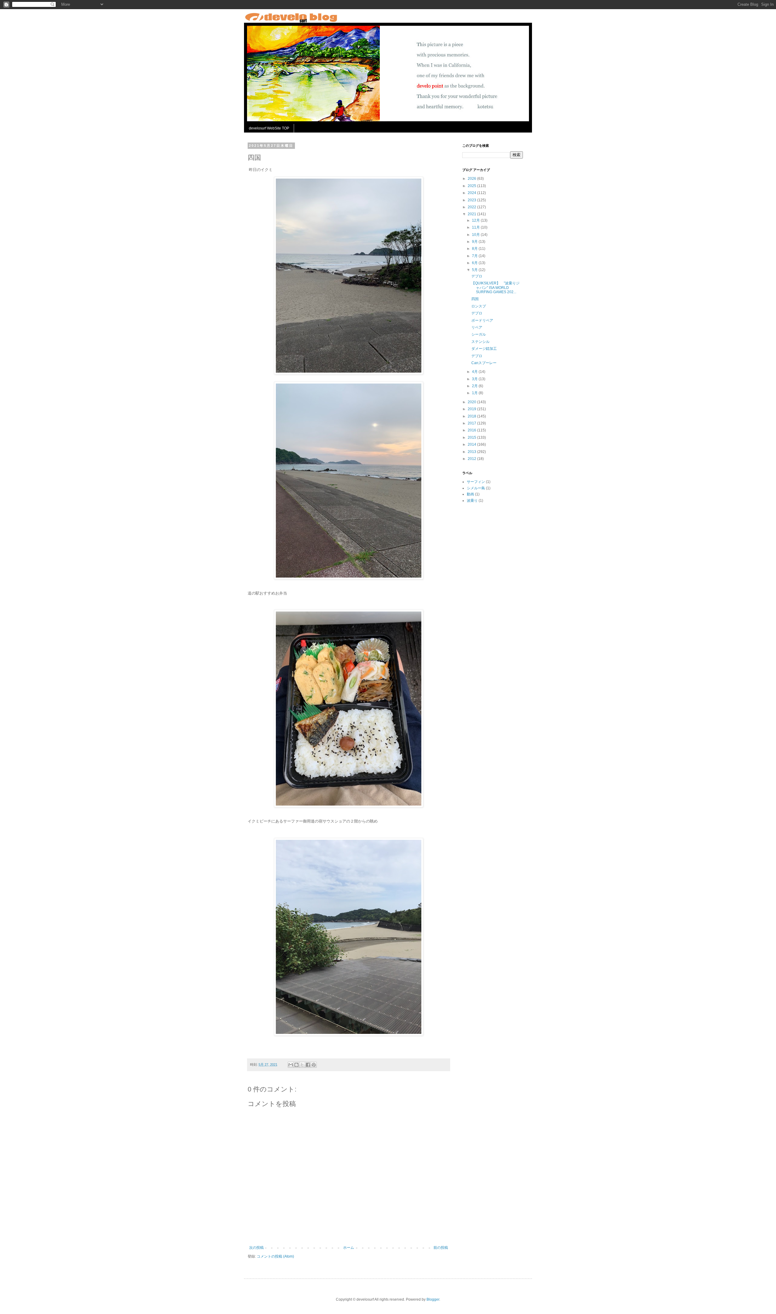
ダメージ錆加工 (484, 349)
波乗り (472, 500)
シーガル (478, 334)
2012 (472, 459)
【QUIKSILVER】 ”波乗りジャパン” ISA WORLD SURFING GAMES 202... (495, 287)
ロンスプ (478, 306)
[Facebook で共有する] (308, 1065)
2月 (475, 386)
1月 (475, 393)
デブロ (476, 276)
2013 (472, 452)
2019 (472, 409)
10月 (476, 235)
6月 (475, 263)
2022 (472, 207)
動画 (470, 494)
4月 (475, 372)
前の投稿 (440, 1247)
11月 (476, 227)
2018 (472, 416)
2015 (472, 437)
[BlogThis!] (296, 1065)
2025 (472, 186)
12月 (476, 220)
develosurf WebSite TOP (269, 128)
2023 (472, 200)
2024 (472, 193)
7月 (475, 256)
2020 (472, 402)
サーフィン (476, 482)
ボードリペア (482, 320)
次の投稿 (256, 1247)
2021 (472, 214)
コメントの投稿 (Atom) (275, 1256)
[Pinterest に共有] (314, 1065)
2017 (472, 423)
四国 (475, 299)
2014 (472, 444)
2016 (472, 430)
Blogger (432, 1299)
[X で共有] (302, 1065)
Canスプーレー (484, 363)
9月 (475, 242)
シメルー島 (476, 488)
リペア (476, 327)
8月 (475, 248)
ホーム (348, 1247)
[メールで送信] (291, 1065)
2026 (472, 178)
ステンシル (480, 342)
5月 (475, 270)
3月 (475, 379)
